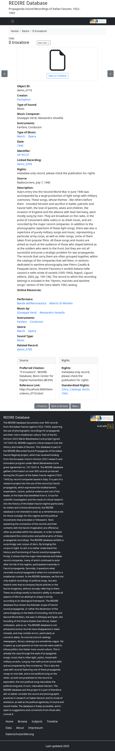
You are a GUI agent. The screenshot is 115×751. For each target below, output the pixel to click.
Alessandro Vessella (52, 312)
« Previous (41, 406)
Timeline (52, 721)
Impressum (35, 728)
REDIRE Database (16, 417)
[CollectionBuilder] (110, 426)
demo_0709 (24, 164)
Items (25, 31)
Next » (75, 406)
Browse (22, 721)
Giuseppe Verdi (27, 312)
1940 (20, 146)
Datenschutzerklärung (20, 734)
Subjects (37, 721)
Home (15, 31)
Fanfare (22, 322)
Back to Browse (59, 406)
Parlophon (24, 99)
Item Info (42, 42)
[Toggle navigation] (13, 21)
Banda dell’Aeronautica (31, 303)
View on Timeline (57, 75)
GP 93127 (23, 155)
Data (9, 728)
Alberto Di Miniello (61, 303)
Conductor (36, 322)
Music (20, 340)
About (20, 728)
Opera (32, 136)
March (21, 136)
